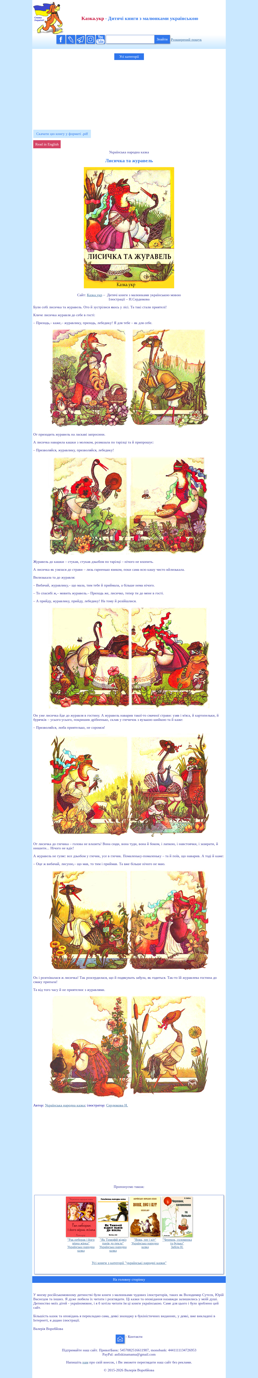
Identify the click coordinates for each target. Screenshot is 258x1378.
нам (85, 1362)
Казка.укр (94, 295)
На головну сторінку (129, 1279)
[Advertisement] (129, 93)
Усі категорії (129, 57)
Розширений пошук (186, 40)
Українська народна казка (65, 1105)
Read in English (47, 144)
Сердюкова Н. (117, 1105)
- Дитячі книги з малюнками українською (139, 18)
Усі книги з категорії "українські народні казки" (129, 1263)
